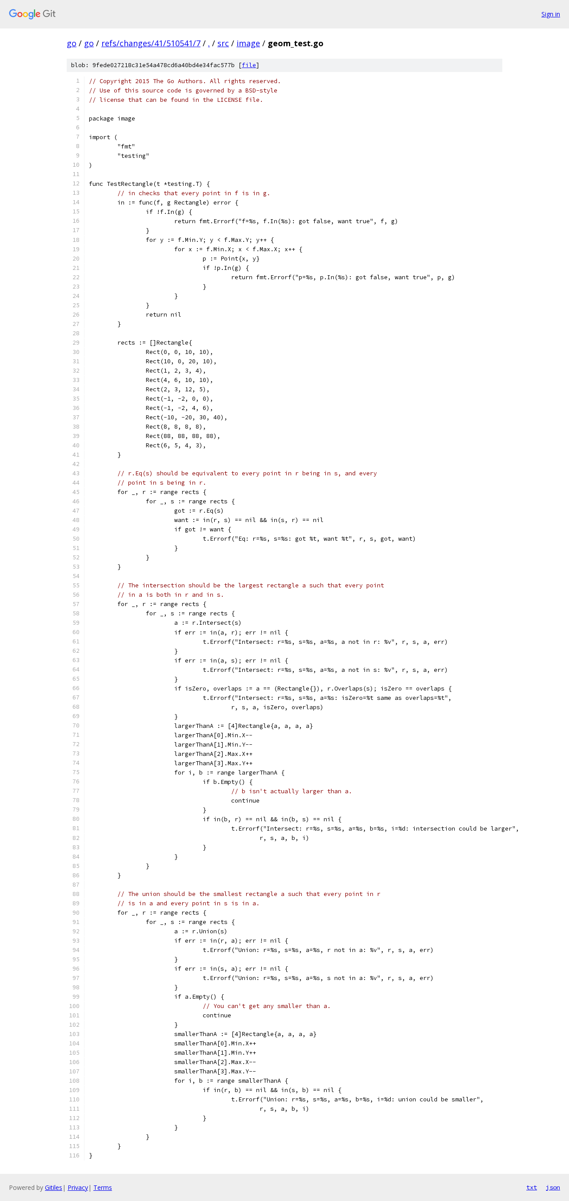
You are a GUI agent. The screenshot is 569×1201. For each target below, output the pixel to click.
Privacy (78, 1187)
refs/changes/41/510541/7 (150, 43)
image (248, 43)
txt (531, 1187)
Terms (102, 1187)
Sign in (550, 14)
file (249, 65)
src (223, 43)
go (71, 43)
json (553, 1187)
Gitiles (53, 1187)
